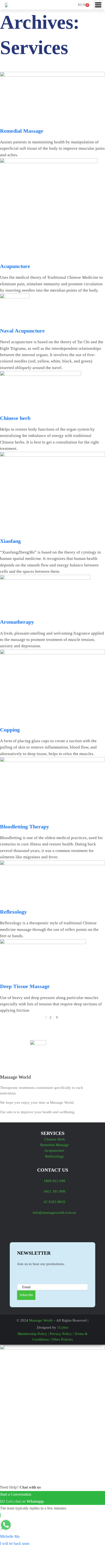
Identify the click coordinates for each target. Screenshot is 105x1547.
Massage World (40, 1320)
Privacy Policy (61, 1334)
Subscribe (26, 1295)
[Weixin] (63, 1229)
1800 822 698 (54, 1181)
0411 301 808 (54, 1191)
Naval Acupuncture (22, 331)
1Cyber (62, 1327)
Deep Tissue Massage (25, 986)
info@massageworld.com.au (54, 1212)
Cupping (10, 730)
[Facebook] (19, 1229)
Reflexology (13, 912)
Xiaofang (10, 541)
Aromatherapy (17, 622)
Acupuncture (15, 266)
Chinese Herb (54, 1139)
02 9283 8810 (54, 1202)
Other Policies (62, 1339)
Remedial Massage (21, 131)
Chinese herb (15, 418)
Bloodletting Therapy (24, 827)
